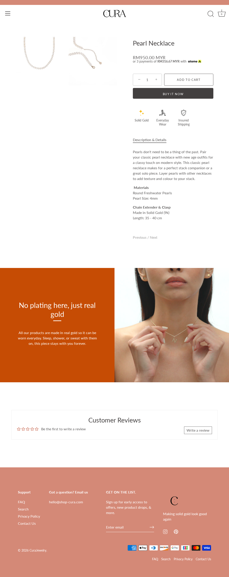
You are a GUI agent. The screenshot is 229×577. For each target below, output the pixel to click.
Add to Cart (189, 80)
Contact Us (27, 523)
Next (153, 237)
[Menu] (8, 13)
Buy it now (173, 94)
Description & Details (149, 140)
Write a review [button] (198, 430)
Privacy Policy (29, 516)
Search (23, 509)
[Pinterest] (176, 531)
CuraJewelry (38, 550)
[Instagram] (165, 531)
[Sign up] (152, 527)
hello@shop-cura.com (66, 502)
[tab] (152, 139)
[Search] (211, 14)
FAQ (21, 502)
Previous (140, 237)
